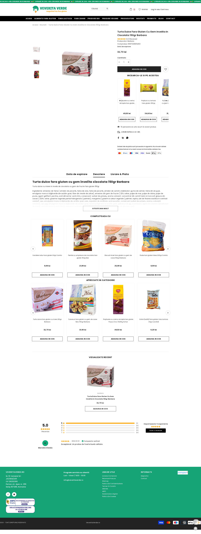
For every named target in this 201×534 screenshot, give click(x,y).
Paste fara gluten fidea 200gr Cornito (154, 255)
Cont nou (164, 9)
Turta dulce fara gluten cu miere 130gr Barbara (47, 320)
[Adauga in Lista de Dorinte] (166, 69)
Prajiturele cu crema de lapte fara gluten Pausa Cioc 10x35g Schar (118, 320)
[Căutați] (99, 8)
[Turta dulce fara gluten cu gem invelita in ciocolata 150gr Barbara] (100, 375)
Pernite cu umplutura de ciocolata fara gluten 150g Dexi (82, 256)
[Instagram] (14, 494)
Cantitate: (121, 58)
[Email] (123, 138)
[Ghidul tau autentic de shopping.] (183, 484)
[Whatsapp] (127, 138)
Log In (153, 9)
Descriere (99, 174)
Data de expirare (76, 174)
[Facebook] (118, 138)
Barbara (131, 41)
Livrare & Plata (120, 174)
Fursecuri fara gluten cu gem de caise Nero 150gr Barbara (82, 320)
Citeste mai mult (100, 208)
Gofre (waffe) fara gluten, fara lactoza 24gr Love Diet (153, 320)
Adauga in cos (139, 69)
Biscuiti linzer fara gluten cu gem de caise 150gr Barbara (118, 256)
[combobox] (97, 8)
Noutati (43, 25)
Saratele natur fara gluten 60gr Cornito (47, 255)
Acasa (35, 25)
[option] (77, 63)
